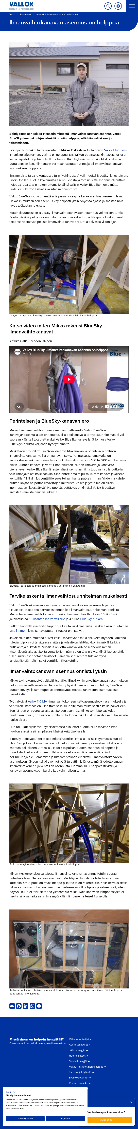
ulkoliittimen (18, 630)
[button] (11, 1092)
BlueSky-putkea (91, 619)
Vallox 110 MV (37, 701)
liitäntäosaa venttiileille (49, 619)
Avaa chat (106, 1120)
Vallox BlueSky (114, 150)
